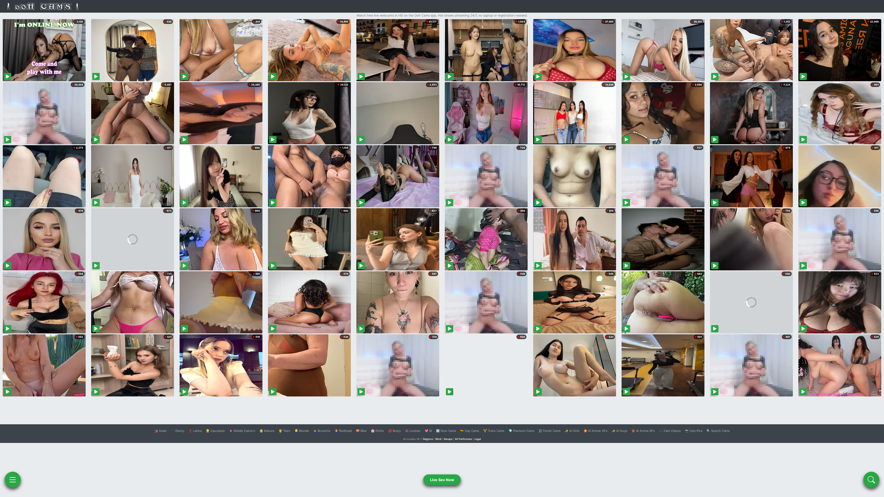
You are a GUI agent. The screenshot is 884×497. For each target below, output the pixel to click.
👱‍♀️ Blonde (301, 431)
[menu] (13, 480)
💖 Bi (428, 431)
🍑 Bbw (361, 431)
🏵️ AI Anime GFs (596, 431)
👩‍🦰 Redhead (343, 431)
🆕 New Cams (446, 431)
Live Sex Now (442, 479)
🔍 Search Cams (718, 431)
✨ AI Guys (619, 431)
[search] (871, 480)
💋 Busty (394, 431)
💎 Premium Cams (521, 431)
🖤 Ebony (177, 431)
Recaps (448, 439)
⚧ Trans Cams (493, 431)
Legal (477, 439)
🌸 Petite (377, 431)
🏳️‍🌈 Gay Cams (469, 431)
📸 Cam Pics (693, 431)
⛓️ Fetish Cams (549, 431)
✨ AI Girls (572, 431)
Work (438, 439)
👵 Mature (266, 431)
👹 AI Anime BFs (643, 431)
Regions (428, 439)
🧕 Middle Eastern (242, 431)
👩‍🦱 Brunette (321, 431)
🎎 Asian (160, 431)
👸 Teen (284, 431)
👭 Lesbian (413, 431)
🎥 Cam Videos (670, 431)
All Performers (463, 439)
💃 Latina (195, 431)
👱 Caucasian (215, 431)
